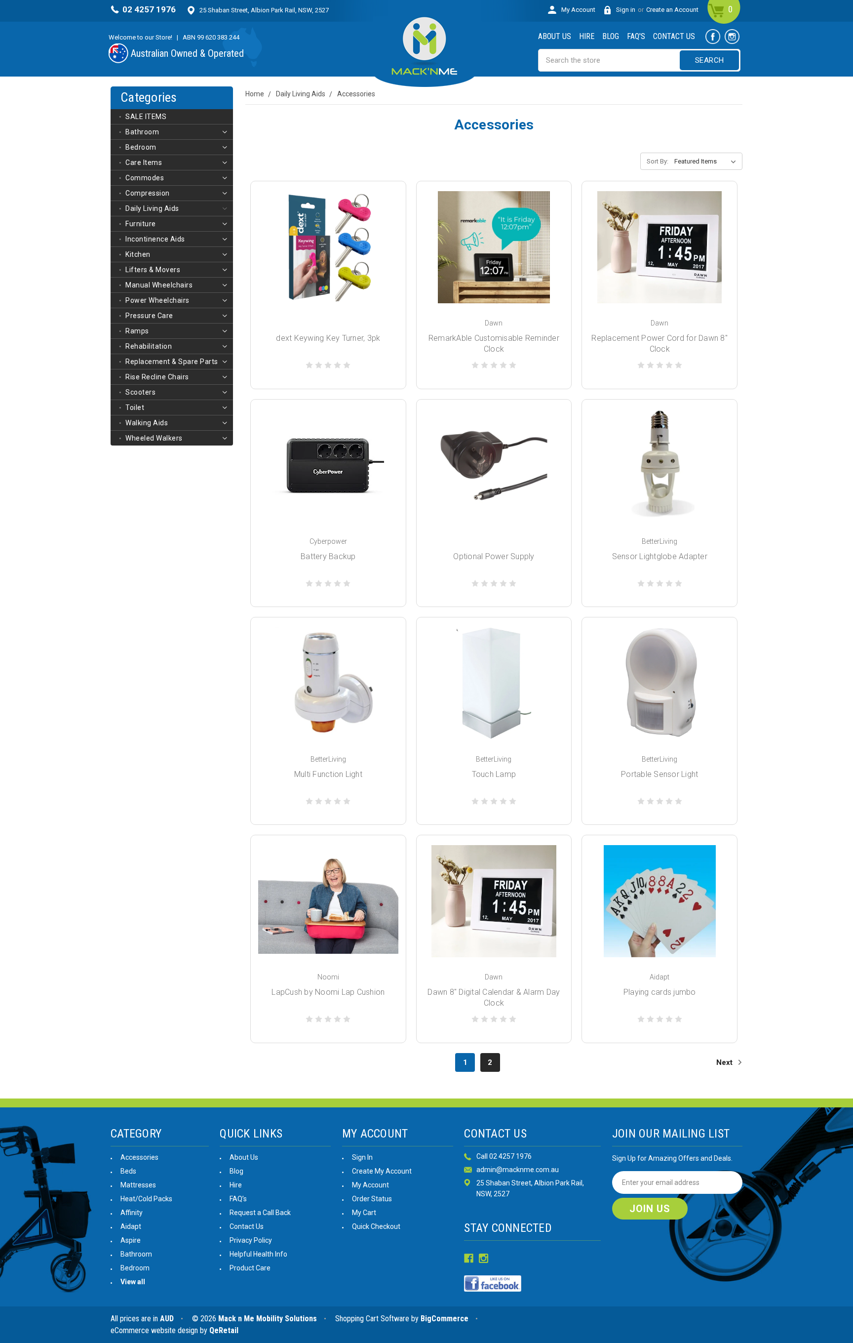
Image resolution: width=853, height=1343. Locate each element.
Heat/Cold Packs (146, 1199)
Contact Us (674, 36)
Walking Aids (146, 423)
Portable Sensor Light (659, 774)
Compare (325, 258)
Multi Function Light (328, 774)
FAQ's (636, 36)
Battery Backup (328, 556)
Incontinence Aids (155, 239)
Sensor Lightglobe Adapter (659, 556)
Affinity (131, 1213)
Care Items (143, 162)
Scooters (140, 392)
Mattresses (138, 1185)
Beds (128, 1171)
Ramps (137, 331)
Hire (586, 36)
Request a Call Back (260, 1213)
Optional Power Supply (493, 556)
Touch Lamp (494, 774)
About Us (554, 36)
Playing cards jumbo (659, 992)
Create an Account (672, 9)
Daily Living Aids (152, 208)
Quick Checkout (376, 1226)
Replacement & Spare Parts (171, 362)
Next (725, 1062)
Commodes (144, 178)
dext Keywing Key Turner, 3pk (328, 338)
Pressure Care (149, 316)
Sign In (362, 1157)
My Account (578, 9)
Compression (147, 193)
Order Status (372, 1199)
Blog (610, 36)
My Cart (364, 1213)
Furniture (140, 224)
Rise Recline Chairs (157, 377)
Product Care (250, 1268)
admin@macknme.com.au (517, 1170)
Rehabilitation (148, 346)
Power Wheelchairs (157, 300)
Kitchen (138, 254)
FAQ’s (238, 1199)
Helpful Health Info (258, 1254)
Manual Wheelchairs (159, 285)
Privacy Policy (251, 1240)
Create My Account (382, 1171)
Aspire (130, 1240)
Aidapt (130, 1226)
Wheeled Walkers (154, 438)
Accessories (139, 1157)
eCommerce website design (154, 1330)
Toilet (134, 407)
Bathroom (142, 132)
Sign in (625, 9)
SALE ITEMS (145, 117)
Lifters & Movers (152, 270)
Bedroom (140, 147)
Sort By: (657, 161)
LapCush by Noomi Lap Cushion (328, 992)
